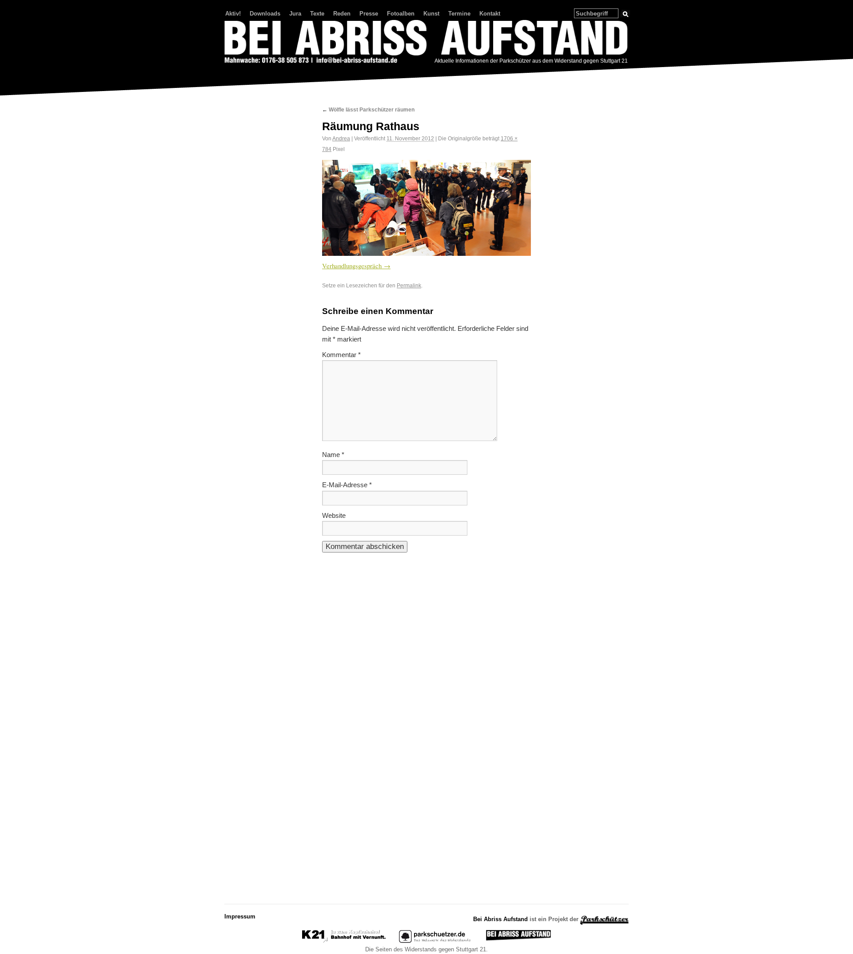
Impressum (239, 916)
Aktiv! (233, 13)
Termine (459, 13)
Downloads (265, 13)
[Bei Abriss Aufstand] (426, 42)
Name (333, 454)
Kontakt (489, 13)
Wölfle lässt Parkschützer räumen (368, 109)
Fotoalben (401, 13)
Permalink (409, 285)
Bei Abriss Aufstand (257, 73)
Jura (295, 13)
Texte (317, 13)
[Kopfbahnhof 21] (344, 941)
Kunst (431, 13)
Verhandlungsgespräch (352, 265)
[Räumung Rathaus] (426, 208)
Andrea (341, 138)
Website (334, 515)
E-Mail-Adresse (347, 485)
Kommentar (341, 354)
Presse (368, 13)
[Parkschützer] (435, 941)
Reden (342, 13)
